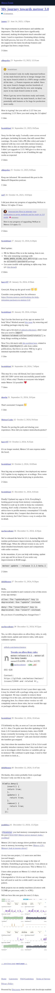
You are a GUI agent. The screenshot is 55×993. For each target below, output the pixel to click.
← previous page (8, 963)
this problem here (30, 343)
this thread (11, 267)
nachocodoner (19, 665)
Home (3, 979)
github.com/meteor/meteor (15, 647)
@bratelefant (7, 832)
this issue (29, 322)
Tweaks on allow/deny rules (24, 652)
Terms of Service (43, 979)
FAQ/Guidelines (27, 979)
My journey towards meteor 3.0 (25, 9)
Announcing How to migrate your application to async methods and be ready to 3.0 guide (24, 214)
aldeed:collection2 (28, 330)
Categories (13, 979)
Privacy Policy (7, 984)
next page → (21, 963)
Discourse (16, 989)
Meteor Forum (7, 3)
